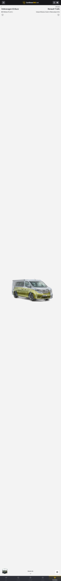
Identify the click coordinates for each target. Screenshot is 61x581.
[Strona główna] (30, 2)
